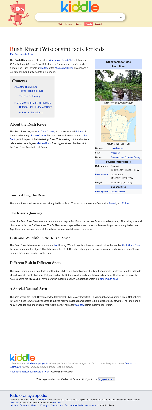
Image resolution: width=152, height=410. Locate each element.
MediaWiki (57, 402)
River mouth (101, 174)
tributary (43, 68)
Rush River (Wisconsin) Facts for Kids (30, 371)
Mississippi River (118, 191)
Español (98, 24)
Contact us (56, 405)
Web (60, 24)
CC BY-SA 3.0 (41, 399)
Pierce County (117, 157)
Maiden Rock (44, 143)
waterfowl (80, 304)
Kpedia (89, 24)
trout (56, 245)
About (34, 405)
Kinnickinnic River (130, 245)
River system (102, 191)
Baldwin (79, 131)
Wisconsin (115, 152)
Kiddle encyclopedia (37, 363)
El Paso (126, 203)
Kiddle (13, 405)
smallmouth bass (109, 279)
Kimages (79, 24)
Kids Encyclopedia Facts (21, 54)
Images (68, 24)
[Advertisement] (76, 35)
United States (117, 148)
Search (121, 17)
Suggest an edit (106, 379)
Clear (115, 17)
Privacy (43, 405)
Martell (112, 203)
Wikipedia (14, 402)
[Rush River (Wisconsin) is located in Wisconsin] (118, 123)
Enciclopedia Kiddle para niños (79, 405)
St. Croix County (132, 157)
